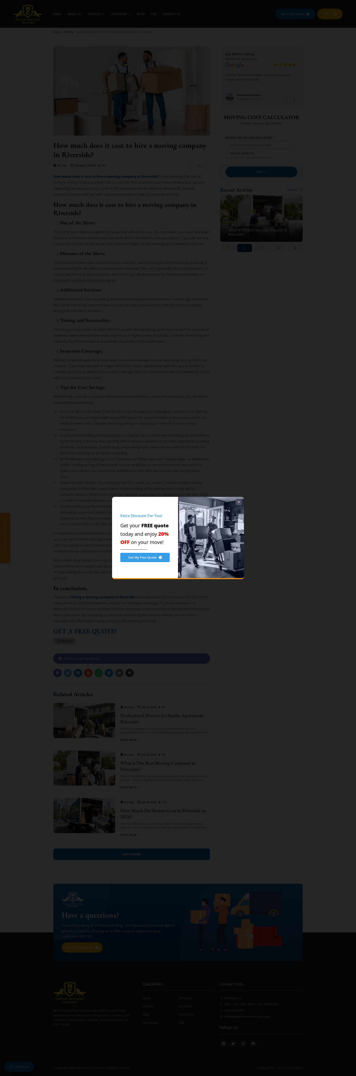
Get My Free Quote (142, 557)
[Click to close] (239, 502)
